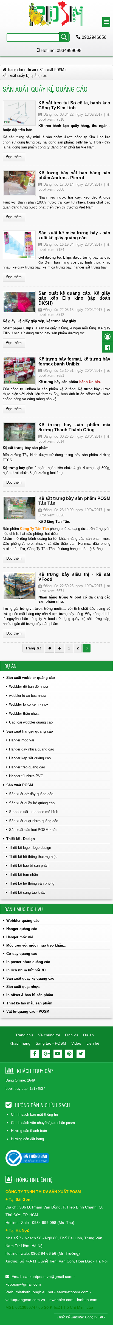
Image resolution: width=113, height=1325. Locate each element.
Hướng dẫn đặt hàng (27, 1139)
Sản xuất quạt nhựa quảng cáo (33, 821)
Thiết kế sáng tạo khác (27, 892)
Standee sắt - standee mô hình (33, 812)
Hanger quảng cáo (21, 929)
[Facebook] (34, 1054)
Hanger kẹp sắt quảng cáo (30, 758)
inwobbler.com (62, 1299)
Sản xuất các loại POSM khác (33, 830)
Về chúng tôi (49, 1035)
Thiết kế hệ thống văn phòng (31, 883)
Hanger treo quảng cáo (27, 767)
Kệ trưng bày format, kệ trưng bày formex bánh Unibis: (74, 361)
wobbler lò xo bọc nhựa (27, 695)
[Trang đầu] (49, 648)
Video (76, 1043)
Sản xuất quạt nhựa (22, 987)
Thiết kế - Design (20, 839)
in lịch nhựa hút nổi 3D (26, 970)
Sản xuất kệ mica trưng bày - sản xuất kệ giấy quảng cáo (74, 235)
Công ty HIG (95, 1317)
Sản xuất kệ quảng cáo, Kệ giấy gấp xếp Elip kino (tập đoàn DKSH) (74, 298)
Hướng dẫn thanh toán (29, 1131)
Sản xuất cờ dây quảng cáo (31, 794)
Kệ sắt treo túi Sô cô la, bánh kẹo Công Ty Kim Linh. (74, 105)
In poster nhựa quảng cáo (28, 962)
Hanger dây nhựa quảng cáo (31, 749)
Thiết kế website (70, 1317)
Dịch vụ (71, 1035)
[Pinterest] (69, 1054)
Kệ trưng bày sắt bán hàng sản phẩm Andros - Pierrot (74, 175)
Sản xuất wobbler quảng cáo (30, 678)
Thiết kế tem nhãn (23, 875)
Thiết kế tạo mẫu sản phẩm (29, 1003)
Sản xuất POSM (19, 785)
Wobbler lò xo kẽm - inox (29, 704)
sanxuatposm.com (73, 1292)
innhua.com (87, 1299)
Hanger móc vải (21, 740)
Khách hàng (20, 1043)
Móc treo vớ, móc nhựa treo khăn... (36, 945)
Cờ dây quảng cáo (21, 954)
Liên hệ (92, 1043)
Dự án (88, 1035)
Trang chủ (24, 1035)
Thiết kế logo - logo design (30, 848)
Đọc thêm (14, 157)
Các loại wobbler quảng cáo (31, 722)
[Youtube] (57, 1054)
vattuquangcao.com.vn (25, 1299)
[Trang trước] (59, 648)
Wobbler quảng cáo (22, 920)
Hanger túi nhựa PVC (26, 776)
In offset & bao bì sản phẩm (29, 995)
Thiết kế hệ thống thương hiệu (33, 857)
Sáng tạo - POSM (51, 1043)
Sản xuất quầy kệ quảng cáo (32, 803)
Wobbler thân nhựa (24, 713)
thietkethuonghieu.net (34, 1292)
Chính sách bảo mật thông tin (34, 1114)
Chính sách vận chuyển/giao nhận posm (43, 1123)
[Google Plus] (46, 1054)
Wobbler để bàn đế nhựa (28, 686)
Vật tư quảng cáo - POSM (27, 1011)
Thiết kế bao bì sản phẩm (29, 865)
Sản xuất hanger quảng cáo (29, 731)
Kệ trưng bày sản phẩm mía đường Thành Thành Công (74, 427)
